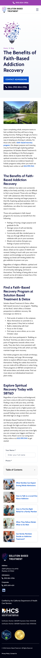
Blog (12, 48)
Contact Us (13, 653)
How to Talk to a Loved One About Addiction (26, 497)
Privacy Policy (6, 653)
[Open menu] (37, 10)
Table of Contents (20, 469)
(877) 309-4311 (9, 585)
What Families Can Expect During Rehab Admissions (26, 484)
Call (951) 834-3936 (17, 87)
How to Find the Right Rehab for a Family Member (26, 510)
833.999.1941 (29, 166)
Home (5, 48)
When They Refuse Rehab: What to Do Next (26, 523)
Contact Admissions (16, 79)
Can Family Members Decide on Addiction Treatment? (24, 536)
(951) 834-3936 (22, 3)
